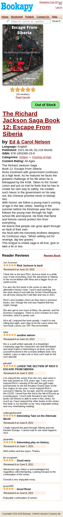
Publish (29, 17)
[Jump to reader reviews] (22, 89)
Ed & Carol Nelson (29, 141)
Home (5, 17)
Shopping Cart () (48, 2)
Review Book (52, 255)
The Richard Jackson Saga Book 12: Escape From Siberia (31, 123)
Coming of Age (41, 157)
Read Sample (23, 97)
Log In (59, 7)
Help (54, 17)
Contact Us (43, 17)
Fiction (23, 157)
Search (56, 21)
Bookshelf (17, 17)
